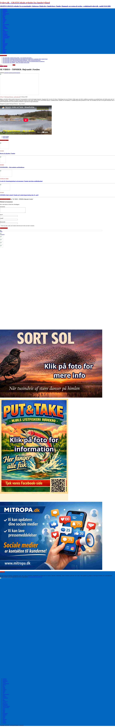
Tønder (4, 12)
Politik (4, 21)
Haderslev (5, 10)
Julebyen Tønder (6, 36)
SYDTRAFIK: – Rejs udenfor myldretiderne (12, 167)
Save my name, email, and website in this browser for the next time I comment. (17, 225)
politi (4, 42)
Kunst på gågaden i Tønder (7, 153)
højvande (9, 72)
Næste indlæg (5, 137)
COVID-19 (5, 31)
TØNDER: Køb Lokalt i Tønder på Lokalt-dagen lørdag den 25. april (19, 195)
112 (3, 29)
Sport (4, 22)
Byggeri (4, 52)
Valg (4, 48)
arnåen (5, 72)
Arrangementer (6, 13)
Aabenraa (5, 9)
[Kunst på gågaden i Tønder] (4, 148)
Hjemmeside (2, 221)
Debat (4, 47)
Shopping (5, 44)
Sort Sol (4, 32)
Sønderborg (5, 11)
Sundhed (4, 27)
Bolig (4, 25)
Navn (1, 214)
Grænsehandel (6, 37)
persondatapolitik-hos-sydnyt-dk (35, 576)
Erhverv (4, 15)
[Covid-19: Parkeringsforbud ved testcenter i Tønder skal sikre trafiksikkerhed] (6, 176)
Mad (4, 16)
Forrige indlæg (6, 136)
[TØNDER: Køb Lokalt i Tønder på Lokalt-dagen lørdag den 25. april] (5, 190)
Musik (4, 46)
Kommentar (2, 206)
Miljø (4, 41)
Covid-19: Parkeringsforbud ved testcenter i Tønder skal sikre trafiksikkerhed (21, 181)
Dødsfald (5, 49)
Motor (4, 17)
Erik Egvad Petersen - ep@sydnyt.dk (12, 96)
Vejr (3, 23)
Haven (4, 50)
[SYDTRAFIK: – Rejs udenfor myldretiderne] (3, 162)
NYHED (5, 19)
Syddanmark (5, 28)
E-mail (1, 218)
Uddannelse (5, 35)
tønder (19, 72)
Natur (4, 18)
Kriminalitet (5, 34)
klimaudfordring (14, 72)
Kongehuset (5, 43)
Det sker (4, 53)
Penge (4, 40)
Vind (4, 38)
